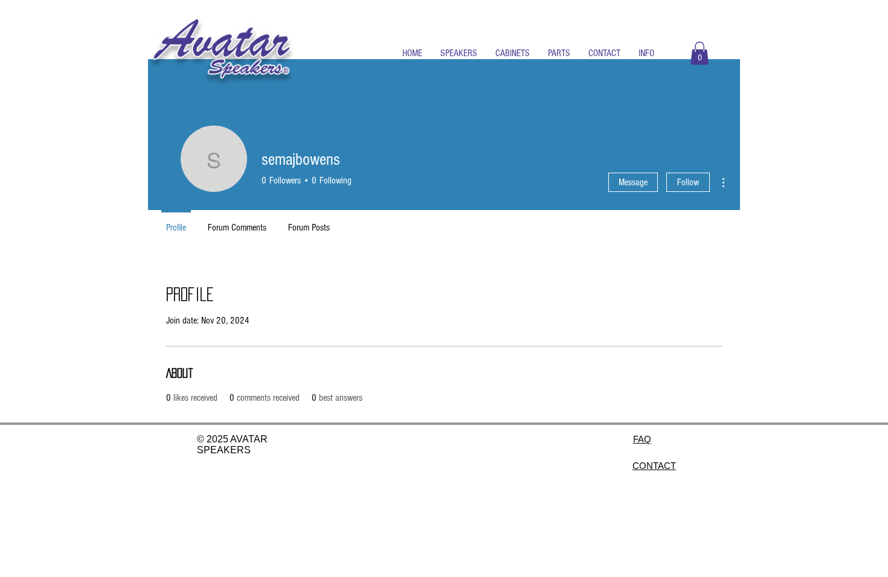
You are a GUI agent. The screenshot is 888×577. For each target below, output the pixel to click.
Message (633, 182)
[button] (458, 53)
